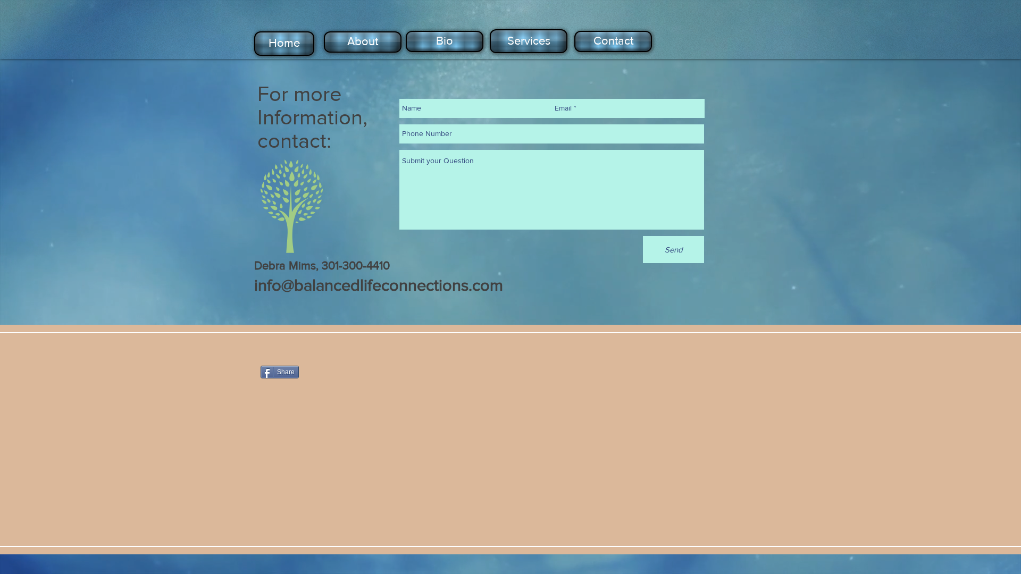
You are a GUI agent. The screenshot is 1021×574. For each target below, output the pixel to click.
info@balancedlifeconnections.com (378, 285)
